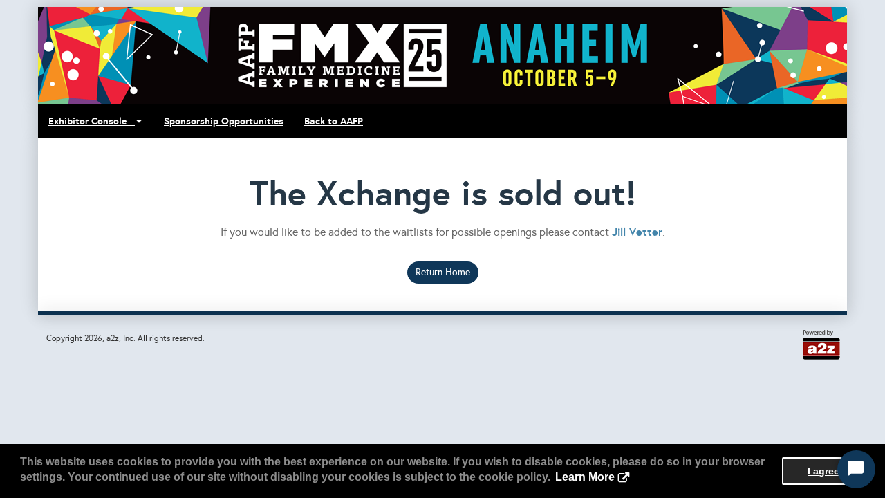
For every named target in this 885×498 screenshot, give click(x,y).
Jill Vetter (637, 232)
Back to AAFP (333, 121)
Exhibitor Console (91, 121)
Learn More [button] (585, 477)
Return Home (443, 272)
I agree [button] (823, 471)
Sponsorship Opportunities (223, 121)
